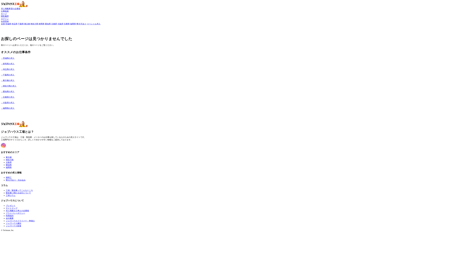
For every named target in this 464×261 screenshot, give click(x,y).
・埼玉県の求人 (7, 69)
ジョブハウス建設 (13, 223)
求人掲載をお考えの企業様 (17, 211)
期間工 (9, 178)
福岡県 (73, 24)
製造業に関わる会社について (18, 193)
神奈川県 (34, 24)
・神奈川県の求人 (8, 86)
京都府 (54, 24)
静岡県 (41, 24)
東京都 (27, 24)
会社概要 (10, 218)
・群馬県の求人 (7, 64)
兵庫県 (67, 24)
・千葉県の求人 (7, 75)
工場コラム (10, 195)
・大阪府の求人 (7, 103)
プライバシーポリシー (15, 213)
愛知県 (48, 24)
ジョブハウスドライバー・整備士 (20, 221)
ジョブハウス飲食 (13, 226)
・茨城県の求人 (7, 58)
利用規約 (10, 216)
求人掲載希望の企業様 (10, 9)
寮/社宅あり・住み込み (16, 180)
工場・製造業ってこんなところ (19, 190)
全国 (3, 24)
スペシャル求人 (94, 24)
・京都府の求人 (7, 97)
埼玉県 (14, 24)
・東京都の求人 (7, 80)
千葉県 (21, 24)
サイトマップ (11, 208)
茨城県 (8, 24)
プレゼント (10, 206)
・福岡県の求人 (7, 108)
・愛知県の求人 (7, 92)
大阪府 (60, 24)
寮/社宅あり (81, 24)
